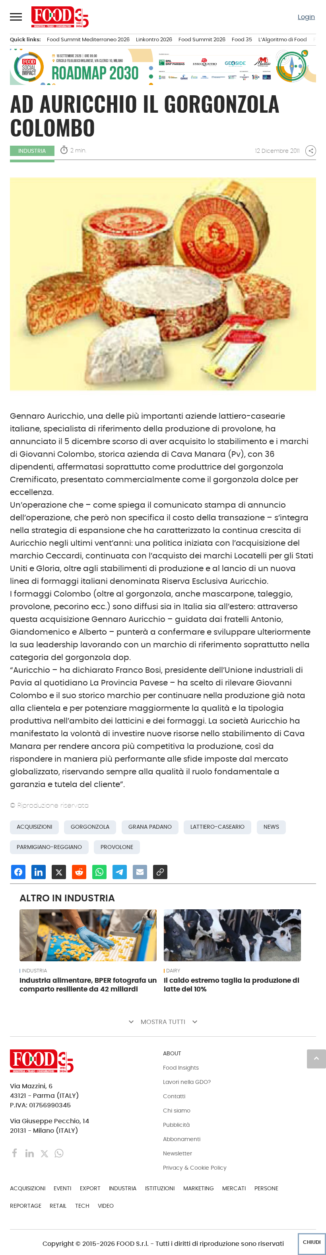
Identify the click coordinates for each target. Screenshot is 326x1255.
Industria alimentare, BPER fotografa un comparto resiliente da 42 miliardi (88, 985)
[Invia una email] (140, 872)
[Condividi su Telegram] (120, 872)
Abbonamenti (181, 1139)
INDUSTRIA (32, 151)
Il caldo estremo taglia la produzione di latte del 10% (231, 985)
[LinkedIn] (30, 1152)
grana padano (150, 827)
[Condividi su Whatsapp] (99, 872)
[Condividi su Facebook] (18, 872)
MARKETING (198, 1188)
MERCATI (234, 1188)
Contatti (174, 1096)
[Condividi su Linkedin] (38, 872)
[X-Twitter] (45, 1152)
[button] (16, 16)
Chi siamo (176, 1110)
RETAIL (58, 1206)
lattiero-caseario (217, 827)
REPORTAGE (25, 1206)
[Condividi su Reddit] (79, 872)
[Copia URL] (160, 872)
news (271, 827)
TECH (82, 1206)
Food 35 (242, 39)
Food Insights (181, 1068)
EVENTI (62, 1188)
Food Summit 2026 (202, 39)
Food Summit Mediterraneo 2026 (88, 39)
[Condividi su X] (59, 872)
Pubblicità (176, 1125)
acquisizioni (34, 827)
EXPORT (90, 1188)
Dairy (173, 971)
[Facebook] (15, 1152)
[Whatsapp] (59, 1152)
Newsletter (177, 1153)
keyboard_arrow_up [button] (316, 1058)
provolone (117, 847)
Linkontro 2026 (154, 39)
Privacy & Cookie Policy (195, 1168)
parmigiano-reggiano (49, 847)
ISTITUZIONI (160, 1188)
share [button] (311, 151)
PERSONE (266, 1188)
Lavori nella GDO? (187, 1082)
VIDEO (106, 1206)
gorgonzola (90, 827)
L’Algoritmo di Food (282, 39)
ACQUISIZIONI (27, 1188)
